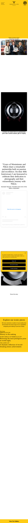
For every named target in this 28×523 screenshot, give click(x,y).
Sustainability (13, 429)
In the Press (13, 448)
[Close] (25, 253)
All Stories (14, 312)
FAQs (11, 458)
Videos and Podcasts (15, 452)
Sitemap (12, 466)
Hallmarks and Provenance (17, 439)
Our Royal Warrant (14, 425)
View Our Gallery (14, 521)
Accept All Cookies (14, 264)
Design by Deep (16, 469)
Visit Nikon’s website (6, 291)
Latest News (13, 450)
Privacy (12, 462)
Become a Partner (14, 460)
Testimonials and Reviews (16, 428)
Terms (11, 465)
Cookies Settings (14, 268)
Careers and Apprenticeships (17, 441)
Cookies (12, 464)
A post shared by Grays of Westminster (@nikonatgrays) (15, 224)
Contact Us (13, 457)
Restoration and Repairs (16, 440)
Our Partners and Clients (16, 427)
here (14, 132)
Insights (12, 449)
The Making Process (15, 437)
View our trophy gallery (7, 289)
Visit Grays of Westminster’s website (10, 293)
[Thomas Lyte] (25, 3)
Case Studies (13, 431)
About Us (12, 424)
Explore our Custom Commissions (9, 290)
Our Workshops (14, 436)
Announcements (14, 447)
